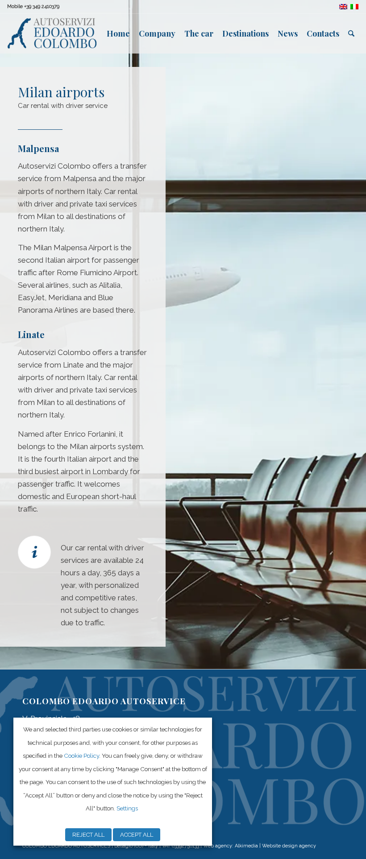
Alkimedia (246, 846)
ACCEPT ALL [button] (136, 834)
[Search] (351, 33)
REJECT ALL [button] (88, 834)
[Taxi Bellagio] (52, 33)
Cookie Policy (81, 755)
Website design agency (289, 846)
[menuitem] (118, 33)
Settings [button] (127, 808)
